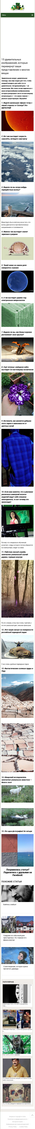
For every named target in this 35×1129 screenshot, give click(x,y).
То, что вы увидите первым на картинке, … (17, 1103)
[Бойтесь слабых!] (17, 893)
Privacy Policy (13, 1126)
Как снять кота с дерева (11, 1055)
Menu (4, 15)
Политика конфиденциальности (17, 1119)
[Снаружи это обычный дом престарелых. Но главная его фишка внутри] (17, 924)
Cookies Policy (23, 1126)
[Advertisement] (17, 39)
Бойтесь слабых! (9, 904)
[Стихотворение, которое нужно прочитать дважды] (17, 955)
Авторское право (17, 1121)
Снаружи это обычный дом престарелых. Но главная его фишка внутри (14, 938)
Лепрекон (12, 1116)
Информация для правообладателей (17, 1124)
